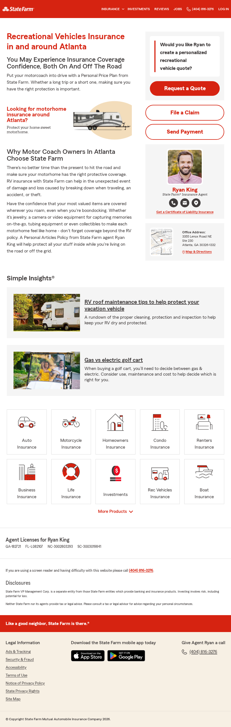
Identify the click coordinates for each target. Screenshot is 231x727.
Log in (223, 9)
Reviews (161, 9)
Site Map (13, 699)
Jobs (178, 9)
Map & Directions (199, 251)
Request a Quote (185, 88)
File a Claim (184, 113)
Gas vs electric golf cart (114, 360)
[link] (18, 9)
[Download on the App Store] (88, 655)
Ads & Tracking (18, 652)
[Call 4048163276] (173, 202)
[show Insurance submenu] (122, 9)
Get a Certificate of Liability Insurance (185, 212)
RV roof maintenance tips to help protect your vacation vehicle (142, 305)
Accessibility (16, 668)
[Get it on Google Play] (126, 655)
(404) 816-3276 (203, 9)
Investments (139, 9)
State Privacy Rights (22, 691)
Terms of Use (16, 675)
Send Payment (185, 132)
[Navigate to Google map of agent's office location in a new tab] (196, 202)
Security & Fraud (20, 660)
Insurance (110, 9)
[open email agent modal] (184, 203)
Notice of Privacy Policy (25, 683)
